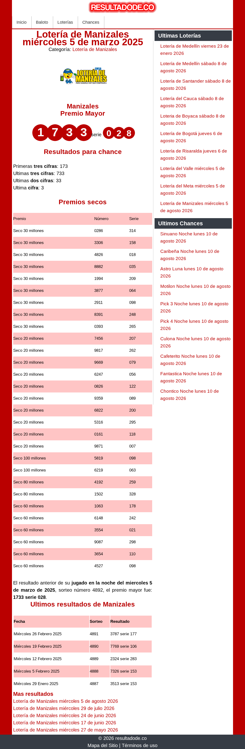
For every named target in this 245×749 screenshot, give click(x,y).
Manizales (83, 106)
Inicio (22, 22)
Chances (90, 22)
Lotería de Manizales (94, 49)
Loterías (65, 22)
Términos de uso (139, 745)
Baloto (42, 22)
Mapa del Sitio (103, 745)
